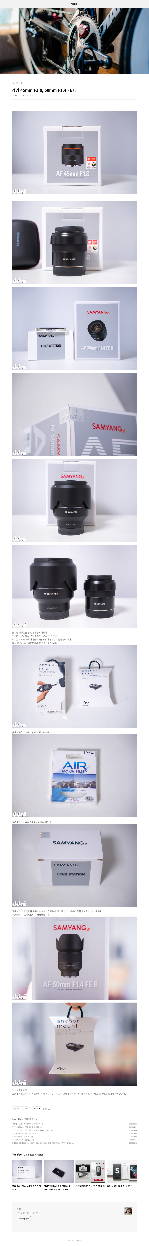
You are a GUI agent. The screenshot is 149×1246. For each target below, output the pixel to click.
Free (14, 1119)
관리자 (79, 1240)
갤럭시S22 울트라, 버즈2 (21, 1136)
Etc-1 (20, 1119)
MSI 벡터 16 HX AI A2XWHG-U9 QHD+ (26, 1123)
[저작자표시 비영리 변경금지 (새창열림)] (46, 1109)
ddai (74, 4)
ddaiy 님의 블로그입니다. (28, 1212)
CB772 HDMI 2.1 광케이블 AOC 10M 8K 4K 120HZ (31, 1130)
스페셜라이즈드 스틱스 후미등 (23, 1133)
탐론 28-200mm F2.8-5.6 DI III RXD (25, 1127)
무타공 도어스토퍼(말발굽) (21, 1139)
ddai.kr (70, 1240)
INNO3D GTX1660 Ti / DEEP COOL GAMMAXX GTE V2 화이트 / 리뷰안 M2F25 (41, 1143)
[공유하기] (23, 1109)
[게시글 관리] (26, 1109)
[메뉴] (8, 4)
